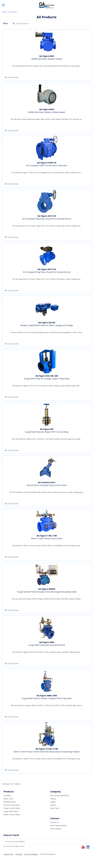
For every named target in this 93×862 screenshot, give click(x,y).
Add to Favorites (13, 77)
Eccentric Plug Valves (12, 805)
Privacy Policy (9, 854)
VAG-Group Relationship (59, 795)
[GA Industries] (46, 8)
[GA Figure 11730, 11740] (46, 734)
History (53, 798)
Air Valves (7, 795)
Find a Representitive (58, 825)
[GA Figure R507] (46, 95)
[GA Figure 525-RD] (46, 308)
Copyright (18, 854)
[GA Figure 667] (46, 414)
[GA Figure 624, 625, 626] (46, 361)
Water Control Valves (12, 814)
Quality (53, 802)
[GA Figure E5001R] (46, 574)
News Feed (54, 808)
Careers (53, 805)
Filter (5, 23)
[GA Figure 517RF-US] (46, 148)
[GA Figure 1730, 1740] (46, 521)
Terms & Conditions (31, 854)
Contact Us (54, 822)
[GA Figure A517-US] (46, 201)
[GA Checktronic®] (46, 468)
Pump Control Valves (12, 808)
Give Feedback (56, 828)
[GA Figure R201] (46, 41)
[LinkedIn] (87, 847)
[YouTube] (83, 847)
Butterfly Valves (10, 802)
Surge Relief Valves (11, 811)
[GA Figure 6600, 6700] (46, 681)
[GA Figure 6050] (46, 628)
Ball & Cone (8, 798)
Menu (3, 5)
